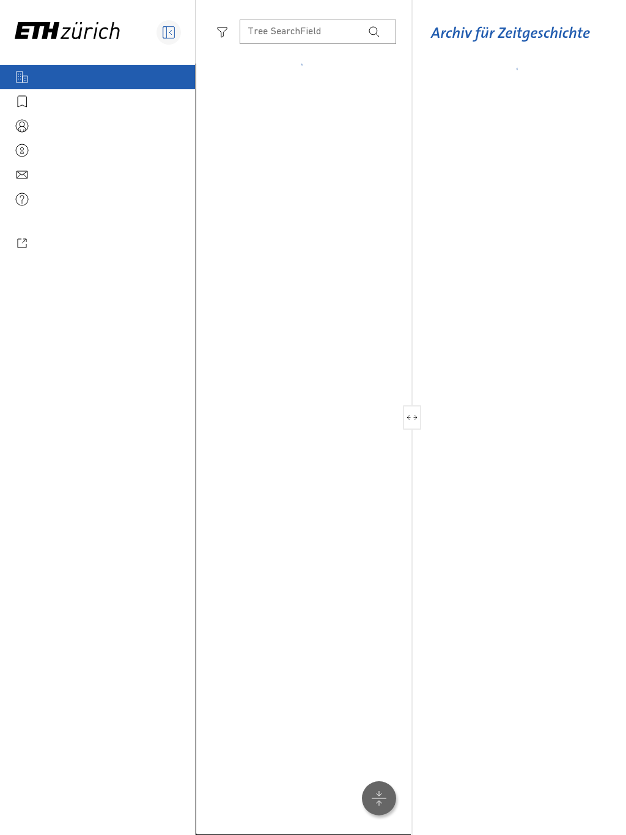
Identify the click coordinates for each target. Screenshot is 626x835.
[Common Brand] (510, 42)
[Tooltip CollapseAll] (379, 798)
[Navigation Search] (374, 32)
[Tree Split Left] (407, 417)
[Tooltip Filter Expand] (222, 32)
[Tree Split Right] (416, 417)
